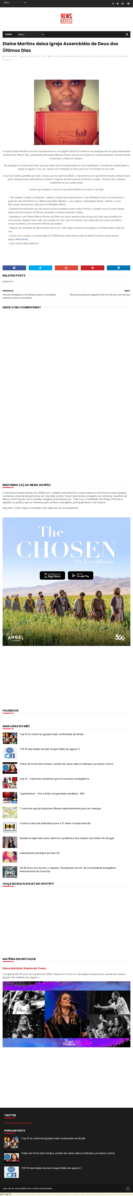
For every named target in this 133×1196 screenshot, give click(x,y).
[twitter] (117, 3)
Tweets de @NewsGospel (18, 1123)
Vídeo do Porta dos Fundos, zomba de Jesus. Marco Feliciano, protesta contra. (67, 764)
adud (54, 56)
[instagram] (128, 3)
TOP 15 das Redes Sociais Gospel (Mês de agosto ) (50, 749)
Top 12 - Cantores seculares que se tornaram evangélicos (54, 778)
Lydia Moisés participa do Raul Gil (39, 853)
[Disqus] (66, 354)
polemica (7, 59)
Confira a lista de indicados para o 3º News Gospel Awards (55, 823)
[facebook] (113, 3)
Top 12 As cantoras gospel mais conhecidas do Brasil (51, 734)
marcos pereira (119, 56)
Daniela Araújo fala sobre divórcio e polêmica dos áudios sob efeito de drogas (67, 838)
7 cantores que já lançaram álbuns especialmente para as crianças (60, 808)
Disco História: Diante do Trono (24, 968)
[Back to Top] (128, 1188)
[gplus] (123, 3)
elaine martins (104, 56)
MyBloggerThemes (43, 1188)
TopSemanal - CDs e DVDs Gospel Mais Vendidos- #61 (52, 793)
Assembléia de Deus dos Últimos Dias (76, 56)
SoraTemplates (23, 1188)
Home (8, 34)
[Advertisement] (62, 71)
